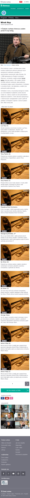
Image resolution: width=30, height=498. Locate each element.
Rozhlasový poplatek (21, 454)
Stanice (3, 447)
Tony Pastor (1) (5, 180)
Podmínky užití (19, 493)
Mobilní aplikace (6, 464)
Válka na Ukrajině (6, 443)
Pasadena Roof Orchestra (9, 207)
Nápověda (18, 445)
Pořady (11, 18)
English (26, 493)
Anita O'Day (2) (5, 343)
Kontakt (18, 452)
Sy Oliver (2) (5, 262)
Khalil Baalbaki (7, 65)
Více (17, 18)
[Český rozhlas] (6, 2)
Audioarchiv (20, 8)
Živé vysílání (4, 457)
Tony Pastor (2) (5, 154)
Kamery (27, 8)
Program (13, 8)
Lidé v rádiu (19, 447)
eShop (3, 450)
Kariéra (18, 450)
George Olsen (5, 315)
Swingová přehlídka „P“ (8, 233)
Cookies (3, 493)
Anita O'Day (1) (5, 371)
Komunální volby (6, 445)
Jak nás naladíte (20, 443)
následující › (27, 384)
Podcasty (4, 462)
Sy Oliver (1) (5, 288)
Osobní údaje (10, 493)
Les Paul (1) (4, 126)
